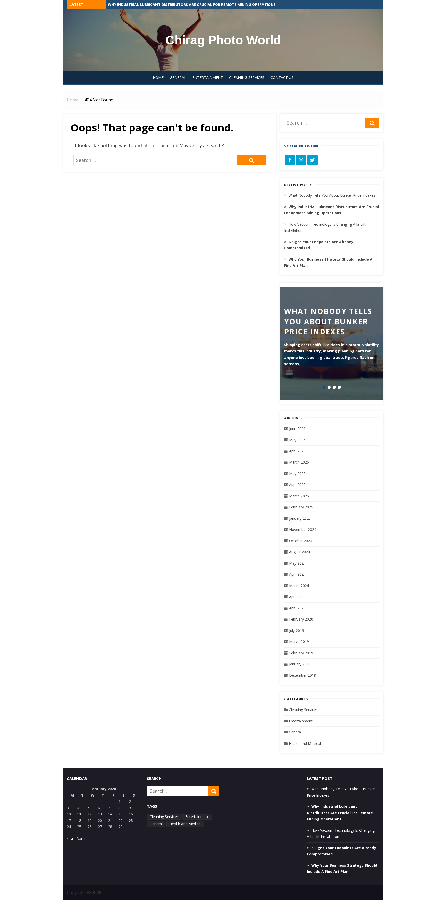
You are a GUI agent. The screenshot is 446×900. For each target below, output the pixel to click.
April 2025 (297, 484)
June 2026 (297, 428)
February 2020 (301, 619)
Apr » (81, 838)
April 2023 (297, 596)
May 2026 (297, 439)
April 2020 (297, 608)
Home (158, 77)
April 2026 (297, 451)
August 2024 (299, 551)
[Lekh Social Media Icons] (290, 160)
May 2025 (297, 473)
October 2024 (300, 540)
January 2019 (300, 664)
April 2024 (297, 574)
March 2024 (299, 585)
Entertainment (207, 77)
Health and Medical (305, 743)
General (178, 77)
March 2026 (299, 462)
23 (131, 820)
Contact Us (281, 77)
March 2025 (299, 495)
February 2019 (301, 652)
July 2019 (296, 630)
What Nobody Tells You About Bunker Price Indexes (160, 4)
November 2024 (302, 529)
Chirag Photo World (223, 40)
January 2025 (300, 518)
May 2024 (297, 563)
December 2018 (302, 675)
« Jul (70, 838)
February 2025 (301, 507)
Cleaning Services (246, 77)
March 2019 (299, 641)
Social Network (301, 145)
